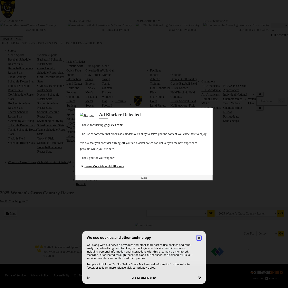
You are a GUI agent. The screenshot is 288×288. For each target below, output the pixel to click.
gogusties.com (113, 125)
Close (144, 177)
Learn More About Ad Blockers (104, 166)
